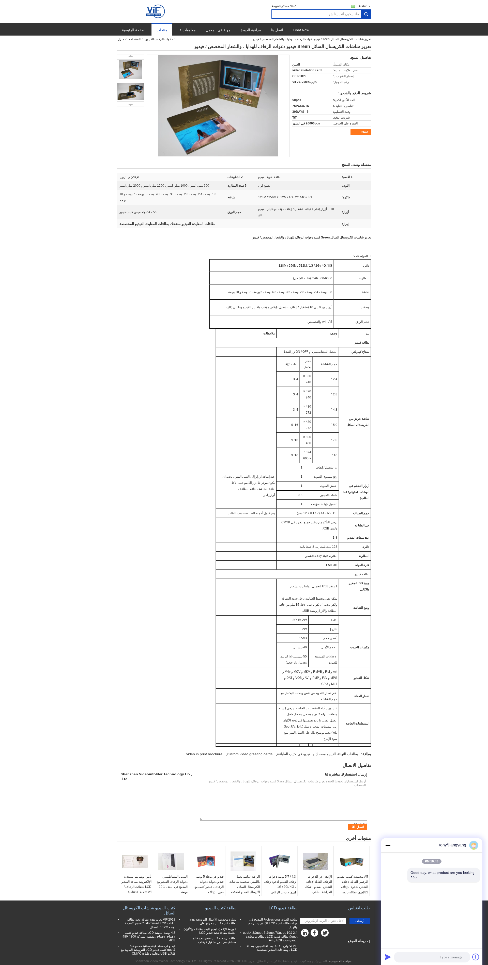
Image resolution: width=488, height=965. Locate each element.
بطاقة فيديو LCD (283, 908)
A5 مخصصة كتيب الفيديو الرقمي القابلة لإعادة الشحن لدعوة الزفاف (352, 882)
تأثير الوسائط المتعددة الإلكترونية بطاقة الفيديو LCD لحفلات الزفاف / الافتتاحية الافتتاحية (136, 884)
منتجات (162, 30)
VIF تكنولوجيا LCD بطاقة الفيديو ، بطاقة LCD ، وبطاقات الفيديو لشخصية (272, 948)
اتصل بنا (277, 30)
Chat (364, 132)
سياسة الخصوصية (340, 961)
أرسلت (359, 921)
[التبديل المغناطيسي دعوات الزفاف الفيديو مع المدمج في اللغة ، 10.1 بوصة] (171, 861)
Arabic (362, 6)
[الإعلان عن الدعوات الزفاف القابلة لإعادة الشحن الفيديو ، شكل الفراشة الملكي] (315, 861)
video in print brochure (204, 754)
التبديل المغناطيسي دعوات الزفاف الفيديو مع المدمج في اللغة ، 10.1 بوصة (172, 884)
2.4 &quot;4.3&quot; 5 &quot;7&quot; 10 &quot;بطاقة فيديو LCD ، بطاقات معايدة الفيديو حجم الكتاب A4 (270, 936)
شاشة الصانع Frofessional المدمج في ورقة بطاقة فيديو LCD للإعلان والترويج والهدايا (272, 923)
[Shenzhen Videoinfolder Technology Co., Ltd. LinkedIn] (305, 934)
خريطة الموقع (358, 941)
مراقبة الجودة (251, 30)
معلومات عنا (186, 30)
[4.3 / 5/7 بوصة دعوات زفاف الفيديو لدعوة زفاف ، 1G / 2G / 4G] (279, 861)
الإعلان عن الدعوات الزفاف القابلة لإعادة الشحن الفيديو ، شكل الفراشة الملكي (318, 884)
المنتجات (135, 39)
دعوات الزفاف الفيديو (159, 39)
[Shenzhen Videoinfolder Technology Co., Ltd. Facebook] (315, 934)
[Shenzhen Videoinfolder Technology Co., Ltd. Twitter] (325, 934)
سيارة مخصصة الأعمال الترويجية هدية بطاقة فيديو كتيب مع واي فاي (212, 921)
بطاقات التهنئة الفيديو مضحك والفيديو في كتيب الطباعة (317, 754)
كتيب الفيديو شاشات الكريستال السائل (149, 910)
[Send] (388, 956)
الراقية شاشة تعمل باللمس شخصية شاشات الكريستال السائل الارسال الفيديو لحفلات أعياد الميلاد (244, 887)
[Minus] (388, 845)
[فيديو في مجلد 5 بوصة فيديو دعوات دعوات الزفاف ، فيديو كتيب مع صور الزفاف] (207, 861)
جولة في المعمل (218, 30)
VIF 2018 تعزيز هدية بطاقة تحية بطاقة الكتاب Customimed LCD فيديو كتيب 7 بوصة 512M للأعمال (150, 923)
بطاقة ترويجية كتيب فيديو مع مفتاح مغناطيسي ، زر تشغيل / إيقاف (214, 940)
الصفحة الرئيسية (134, 30)
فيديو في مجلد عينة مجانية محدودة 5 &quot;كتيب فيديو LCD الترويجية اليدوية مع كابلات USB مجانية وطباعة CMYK (148, 949)
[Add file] (475, 956)
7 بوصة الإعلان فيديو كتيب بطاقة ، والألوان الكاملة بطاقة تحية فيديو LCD (210, 931)
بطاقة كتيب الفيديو (220, 908)
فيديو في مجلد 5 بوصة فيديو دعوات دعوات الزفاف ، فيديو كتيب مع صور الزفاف (209, 884)
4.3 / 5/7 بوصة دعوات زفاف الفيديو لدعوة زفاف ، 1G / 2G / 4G (280, 882)
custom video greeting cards (249, 754)
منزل (120, 39)
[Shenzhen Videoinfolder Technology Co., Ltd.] (156, 11)
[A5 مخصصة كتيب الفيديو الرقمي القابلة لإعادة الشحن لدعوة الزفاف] (351, 861)
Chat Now (301, 30)
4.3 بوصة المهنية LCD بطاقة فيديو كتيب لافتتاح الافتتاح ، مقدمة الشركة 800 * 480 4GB (149, 936)
